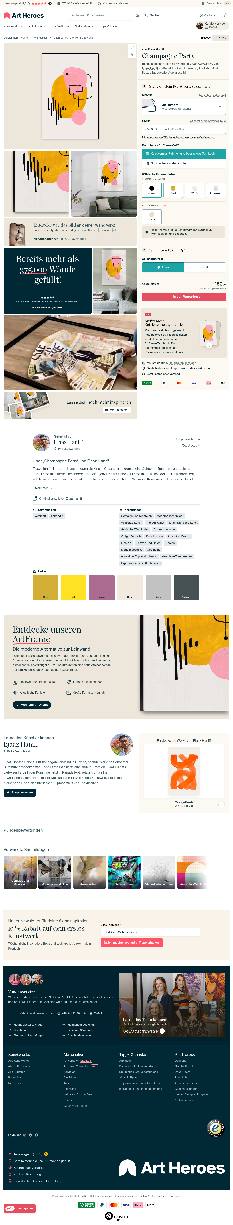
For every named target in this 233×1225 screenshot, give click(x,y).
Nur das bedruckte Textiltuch (170, 163)
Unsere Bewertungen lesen (47, 307)
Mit (207, 267)
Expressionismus (164, 530)
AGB (84, 1196)
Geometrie (154, 550)
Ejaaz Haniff (156, 49)
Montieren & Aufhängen (29, 1035)
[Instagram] (25, 1135)
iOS (66, 239)
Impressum (174, 1196)
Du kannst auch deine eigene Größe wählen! (181, 137)
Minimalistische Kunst (183, 523)
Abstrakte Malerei (179, 536)
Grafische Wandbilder (135, 530)
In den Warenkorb (186, 297)
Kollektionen (37, 26)
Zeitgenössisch (131, 536)
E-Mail (213, 27)
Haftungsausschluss (101, 1196)
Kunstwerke (11, 26)
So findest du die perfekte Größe (207, 121)
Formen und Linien (149, 543)
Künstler (60, 26)
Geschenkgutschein (80, 1035)
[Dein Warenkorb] (225, 15)
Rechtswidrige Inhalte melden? (132, 1196)
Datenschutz (159, 1196)
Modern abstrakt (131, 550)
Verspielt (40, 516)
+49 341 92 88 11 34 (74, 1013)
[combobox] (101, 15)
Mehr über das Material (212, 95)
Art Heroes (185, 1054)
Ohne (165, 267)
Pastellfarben (154, 536)
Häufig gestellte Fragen (29, 1024)
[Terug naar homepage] (24, 15)
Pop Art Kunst (155, 523)
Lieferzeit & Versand (80, 1030)
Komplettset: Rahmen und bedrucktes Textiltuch (183, 153)
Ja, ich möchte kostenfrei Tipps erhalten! (132, 942)
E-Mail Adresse (111, 924)
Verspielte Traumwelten (177, 556)
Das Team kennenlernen (140, 1031)
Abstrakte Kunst (131, 523)
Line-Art (126, 543)
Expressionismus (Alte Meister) (141, 563)
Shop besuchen (186, 439)
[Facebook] (36, 1135)
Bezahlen (20, 1030)
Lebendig (57, 516)
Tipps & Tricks (108, 26)
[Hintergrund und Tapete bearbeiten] (132, 54)
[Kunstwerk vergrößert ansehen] (132, 47)
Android (81, 239)
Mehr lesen (189, 445)
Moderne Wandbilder (170, 516)
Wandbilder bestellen (81, 1024)
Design (170, 543)
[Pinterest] (31, 1135)
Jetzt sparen (20, 1208)
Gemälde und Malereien (136, 516)
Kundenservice (215, 23)
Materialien (82, 26)
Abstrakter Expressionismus (139, 556)
